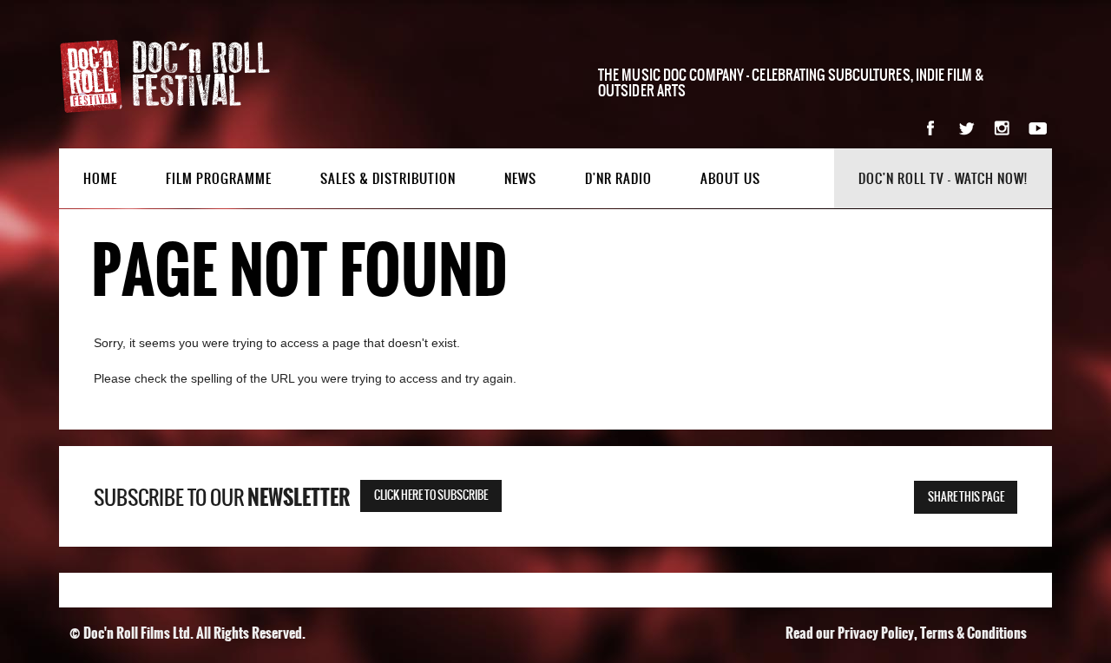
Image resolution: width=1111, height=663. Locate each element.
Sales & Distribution (388, 179)
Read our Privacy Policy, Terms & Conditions (906, 633)
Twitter (966, 128)
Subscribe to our (222, 498)
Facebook (931, 128)
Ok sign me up (997, 324)
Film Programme (219, 179)
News (520, 179)
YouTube (1037, 128)
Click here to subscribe (431, 495)
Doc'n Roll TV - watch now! (943, 179)
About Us (730, 179)
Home (100, 179)
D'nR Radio (618, 179)
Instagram (1002, 128)
